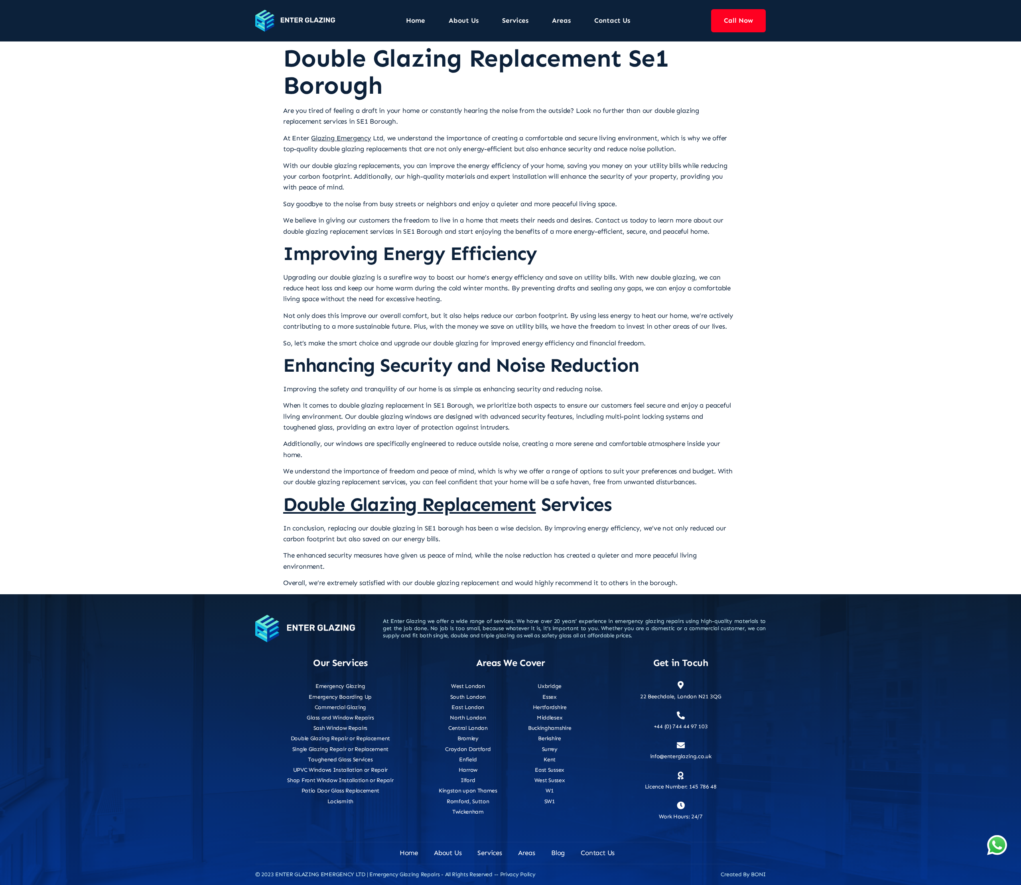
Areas (561, 20)
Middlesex (549, 717)
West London (468, 686)
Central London (468, 728)
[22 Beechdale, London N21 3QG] (681, 685)
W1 (550, 790)
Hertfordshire (550, 707)
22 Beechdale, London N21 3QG (680, 696)
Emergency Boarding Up (340, 697)
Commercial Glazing (341, 707)
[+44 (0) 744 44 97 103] (681, 715)
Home (415, 20)
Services (515, 20)
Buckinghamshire (550, 728)
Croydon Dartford (468, 749)
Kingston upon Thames (468, 790)
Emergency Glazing (340, 686)
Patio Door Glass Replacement (341, 790)
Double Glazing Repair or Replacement (340, 738)
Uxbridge (550, 686)
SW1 (549, 801)
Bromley (468, 738)
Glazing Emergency (341, 138)
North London (468, 717)
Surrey (550, 749)
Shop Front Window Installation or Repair (340, 780)
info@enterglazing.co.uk (681, 756)
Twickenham (468, 811)
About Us (464, 20)
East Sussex (549, 770)
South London (468, 697)
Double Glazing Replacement (409, 504)
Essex (549, 697)
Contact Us (612, 20)
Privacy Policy (518, 874)
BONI (758, 874)
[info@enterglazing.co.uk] (681, 745)
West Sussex (549, 780)
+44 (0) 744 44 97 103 (681, 726)
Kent (550, 759)
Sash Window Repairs (340, 728)
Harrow (468, 770)
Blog (558, 853)
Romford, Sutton (468, 801)
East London (467, 707)
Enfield (468, 759)
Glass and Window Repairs (340, 717)
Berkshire (549, 738)
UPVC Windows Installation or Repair (340, 770)
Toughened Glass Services (340, 759)
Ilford (468, 780)
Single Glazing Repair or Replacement (340, 749)
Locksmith (340, 801)
